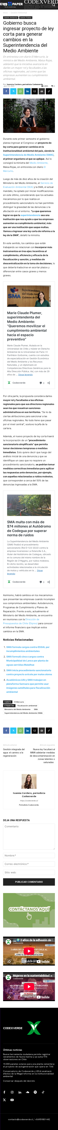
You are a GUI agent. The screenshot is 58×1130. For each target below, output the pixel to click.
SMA (36, 709)
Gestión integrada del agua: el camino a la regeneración (14, 752)
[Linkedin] (27, 91)
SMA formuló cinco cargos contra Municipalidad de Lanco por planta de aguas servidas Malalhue (27, 660)
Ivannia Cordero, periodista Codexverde (25, 84)
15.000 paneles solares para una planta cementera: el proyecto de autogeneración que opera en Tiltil (29, 1065)
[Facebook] (6, 91)
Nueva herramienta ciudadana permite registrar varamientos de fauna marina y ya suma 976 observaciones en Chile (26, 1057)
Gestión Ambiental (19, 12)
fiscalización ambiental (27, 705)
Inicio (5, 12)
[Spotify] (35, 1092)
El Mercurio (19, 702)
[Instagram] (12, 1092)
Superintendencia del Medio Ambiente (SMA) (23, 713)
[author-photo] (29, 788)
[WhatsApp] (20, 91)
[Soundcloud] (27, 1092)
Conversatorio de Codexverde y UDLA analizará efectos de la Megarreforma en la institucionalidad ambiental (28, 1074)
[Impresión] (42, 91)
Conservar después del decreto (19, 1080)
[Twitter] (13, 91)
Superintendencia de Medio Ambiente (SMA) (28, 154)
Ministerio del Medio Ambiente (17, 709)
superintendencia (30, 215)
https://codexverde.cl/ (29, 801)
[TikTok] (43, 1092)
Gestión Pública (25, 17)
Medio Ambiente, (39, 162)
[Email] (35, 91)
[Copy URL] (49, 91)
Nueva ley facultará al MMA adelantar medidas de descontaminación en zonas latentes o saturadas (42, 756)
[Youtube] (12, 1100)
